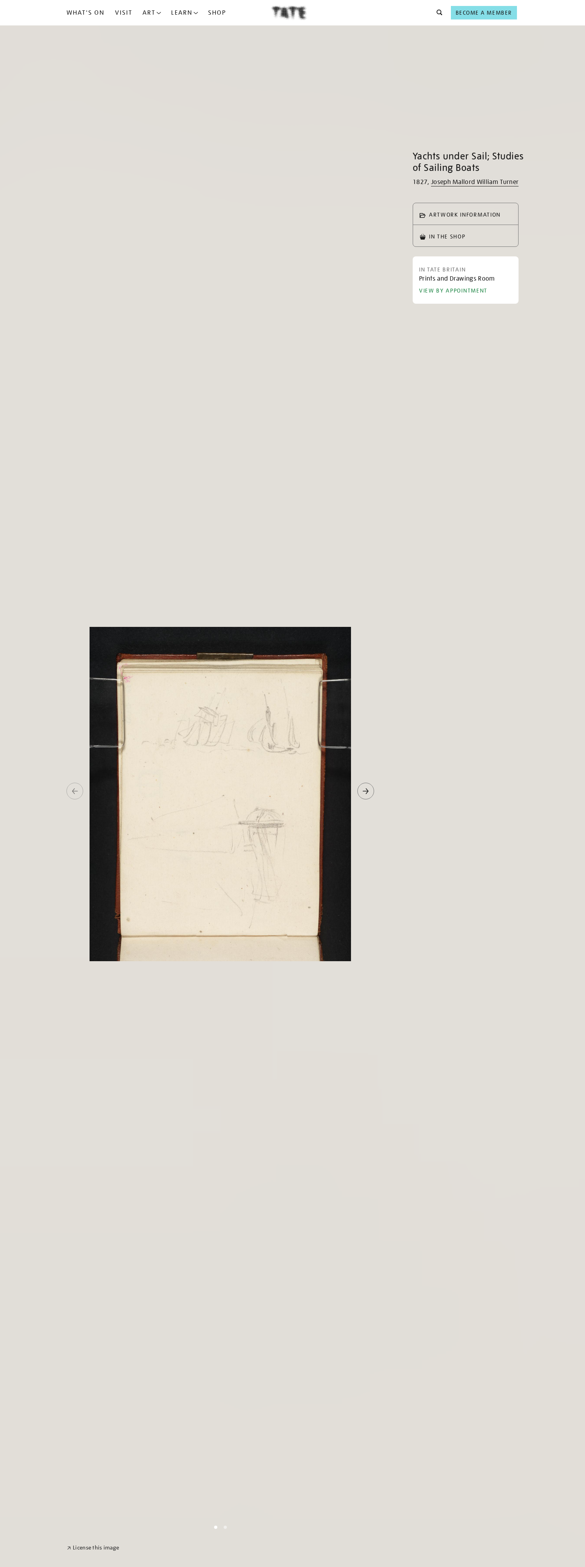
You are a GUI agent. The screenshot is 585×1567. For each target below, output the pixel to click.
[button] (437, 13)
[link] (92, 1547)
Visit (124, 13)
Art (149, 13)
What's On (85, 13)
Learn (182, 13)
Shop (217, 13)
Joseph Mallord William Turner (475, 182)
